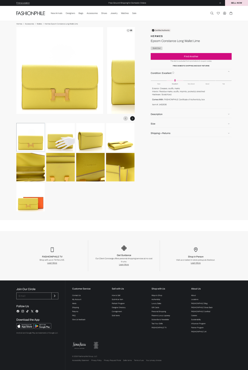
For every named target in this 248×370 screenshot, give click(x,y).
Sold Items (116, 316)
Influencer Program (198, 324)
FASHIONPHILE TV (159, 328)
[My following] (218, 13)
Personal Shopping (159, 311)
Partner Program (197, 328)
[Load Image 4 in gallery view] (120, 137)
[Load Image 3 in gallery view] (90, 137)
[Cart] (231, 13)
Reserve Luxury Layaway (161, 316)
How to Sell (116, 295)
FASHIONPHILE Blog (199, 303)
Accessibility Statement (80, 360)
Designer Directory (119, 307)
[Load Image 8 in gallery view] (120, 167)
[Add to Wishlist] (129, 30)
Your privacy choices (153, 360)
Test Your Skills (157, 324)
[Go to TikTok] (27, 311)
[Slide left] (125, 118)
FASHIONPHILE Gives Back (202, 307)
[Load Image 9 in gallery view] (30, 197)
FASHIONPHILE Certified (200, 311)
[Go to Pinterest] (36, 311)
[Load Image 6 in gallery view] (60, 167)
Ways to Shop (157, 295)
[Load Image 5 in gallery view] (30, 167)
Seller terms (127, 360)
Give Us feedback (78, 320)
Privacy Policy (96, 360)
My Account (76, 299)
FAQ (74, 316)
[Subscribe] (54, 296)
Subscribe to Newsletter (160, 320)
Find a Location (23, 3)
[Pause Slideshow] (220, 3)
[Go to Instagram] (22, 311)
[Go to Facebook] (18, 311)
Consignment (117, 311)
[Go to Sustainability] (96, 345)
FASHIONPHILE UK (199, 332)
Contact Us (76, 295)
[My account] (224, 13)
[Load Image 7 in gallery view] (90, 167)
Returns (75, 311)
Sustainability (196, 320)
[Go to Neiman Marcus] (79, 345)
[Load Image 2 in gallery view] (60, 137)
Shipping (75, 307)
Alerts (74, 303)
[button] (212, 13)
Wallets (39, 24)
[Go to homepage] (30, 13)
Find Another (191, 56)
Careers (194, 316)
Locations (194, 299)
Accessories (29, 24)
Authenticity (156, 299)
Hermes (19, 24)
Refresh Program (118, 303)
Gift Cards (155, 307)
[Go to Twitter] (32, 311)
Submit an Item (117, 299)
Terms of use (139, 360)
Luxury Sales (156, 303)
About (193, 295)
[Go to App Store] (25, 328)
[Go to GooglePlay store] (42, 328)
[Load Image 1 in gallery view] (30, 137)
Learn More (52, 263)
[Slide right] (132, 118)
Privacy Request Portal (112, 360)
